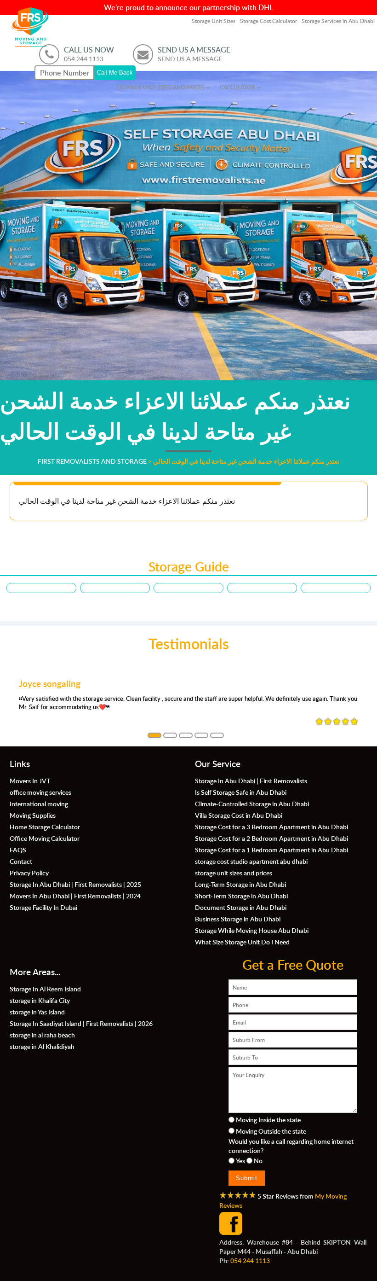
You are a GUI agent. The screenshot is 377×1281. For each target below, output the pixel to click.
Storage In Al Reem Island (45, 988)
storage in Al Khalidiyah (42, 1046)
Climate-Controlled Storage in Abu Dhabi (252, 803)
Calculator (237, 87)
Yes (240, 1160)
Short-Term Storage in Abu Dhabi (241, 895)
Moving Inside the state (268, 1119)
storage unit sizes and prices (160, 87)
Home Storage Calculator (45, 826)
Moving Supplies (33, 815)
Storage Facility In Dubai (43, 907)
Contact (21, 861)
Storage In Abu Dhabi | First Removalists (251, 780)
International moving (39, 803)
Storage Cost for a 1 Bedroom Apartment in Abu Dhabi (271, 849)
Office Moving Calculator (45, 838)
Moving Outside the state (271, 1130)
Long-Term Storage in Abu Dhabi (240, 884)
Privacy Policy (29, 872)
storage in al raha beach (42, 1034)
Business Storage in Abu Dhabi (237, 918)
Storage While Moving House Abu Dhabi (251, 930)
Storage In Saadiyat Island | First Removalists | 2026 (81, 1023)
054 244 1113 (250, 1260)
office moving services (40, 792)
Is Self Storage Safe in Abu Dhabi (240, 792)
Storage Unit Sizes (213, 21)
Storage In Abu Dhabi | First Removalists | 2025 (75, 884)
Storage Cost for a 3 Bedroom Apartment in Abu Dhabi (271, 826)
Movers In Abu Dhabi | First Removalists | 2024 (75, 895)
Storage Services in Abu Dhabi (338, 21)
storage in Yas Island (37, 1011)
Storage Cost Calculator (268, 21)
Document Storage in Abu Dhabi (240, 907)
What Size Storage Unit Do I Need (242, 941)
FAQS (18, 849)
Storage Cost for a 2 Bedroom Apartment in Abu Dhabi (271, 838)
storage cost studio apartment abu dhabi (251, 861)
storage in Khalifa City (40, 1000)
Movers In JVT (30, 780)
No (258, 1160)
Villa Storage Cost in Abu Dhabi (238, 815)
